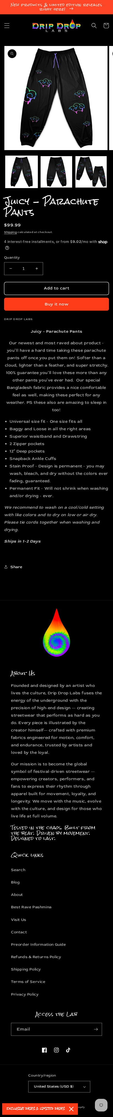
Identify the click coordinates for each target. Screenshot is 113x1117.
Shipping (10, 232)
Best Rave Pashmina (31, 907)
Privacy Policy (25, 994)
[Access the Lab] (96, 1029)
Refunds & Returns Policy (36, 957)
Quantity (12, 257)
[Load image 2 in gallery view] (56, 172)
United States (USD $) (54, 1086)
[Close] (71, 1109)
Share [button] (16, 567)
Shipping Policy (26, 969)
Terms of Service (28, 981)
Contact (19, 932)
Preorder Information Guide (38, 944)
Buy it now (57, 304)
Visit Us (18, 919)
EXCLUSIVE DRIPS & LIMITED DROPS (36, 1109)
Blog (15, 882)
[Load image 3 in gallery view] (91, 172)
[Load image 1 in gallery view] (21, 172)
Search (18, 869)
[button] (7, 26)
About (17, 894)
